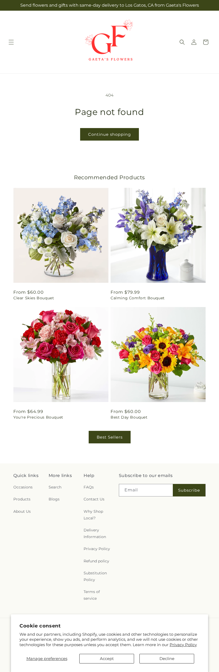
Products (21, 499)
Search (55, 487)
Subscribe (189, 490)
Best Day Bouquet (129, 417)
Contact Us (94, 499)
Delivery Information (95, 533)
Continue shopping (109, 134)
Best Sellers (110, 437)
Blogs (54, 499)
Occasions (23, 487)
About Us (22, 511)
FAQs (89, 487)
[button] (11, 42)
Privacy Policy (183, 644)
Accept (107, 658)
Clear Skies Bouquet (33, 298)
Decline (166, 658)
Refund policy (96, 561)
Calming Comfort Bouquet (138, 298)
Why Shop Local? (93, 514)
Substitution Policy (95, 576)
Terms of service (92, 595)
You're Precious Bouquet (38, 417)
